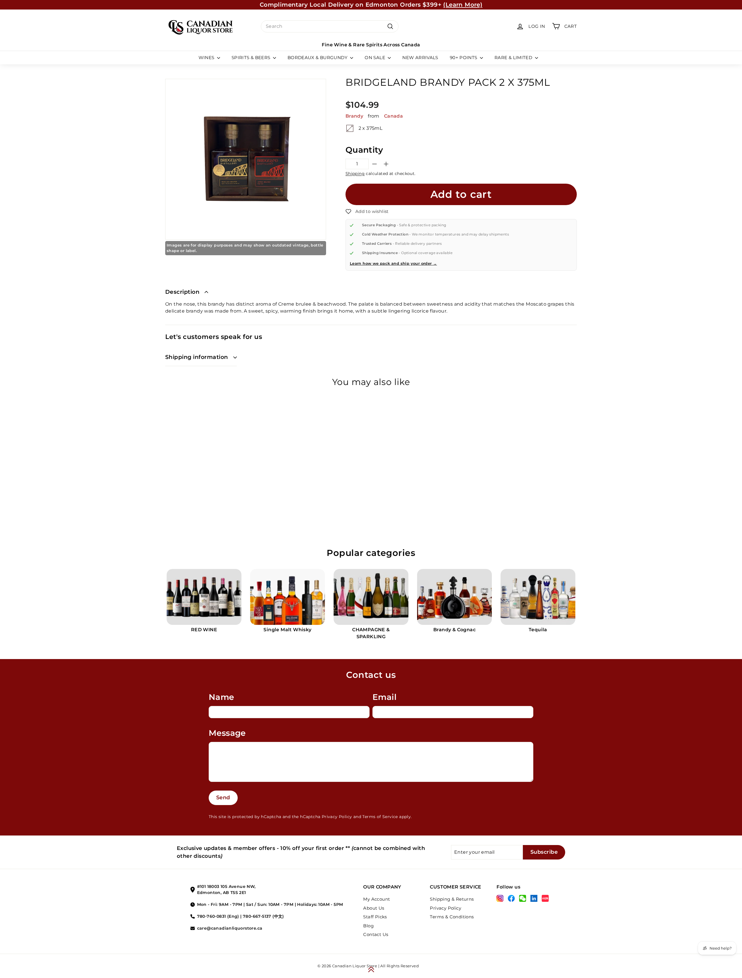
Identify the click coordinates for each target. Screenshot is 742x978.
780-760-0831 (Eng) (218, 916)
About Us (373, 908)
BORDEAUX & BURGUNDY (318, 57)
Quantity (364, 150)
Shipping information (196, 357)
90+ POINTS (464, 57)
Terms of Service (380, 816)
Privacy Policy (337, 816)
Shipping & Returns (452, 899)
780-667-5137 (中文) (263, 916)
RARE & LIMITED (514, 57)
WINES (207, 57)
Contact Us (375, 934)
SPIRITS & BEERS (252, 57)
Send (223, 797)
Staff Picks (375, 916)
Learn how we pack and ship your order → (393, 263)
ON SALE (375, 57)
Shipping (355, 173)
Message (227, 733)
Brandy (354, 116)
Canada (393, 116)
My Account (376, 899)
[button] (367, 211)
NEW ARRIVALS (420, 57)
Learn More (424, 4)
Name (221, 697)
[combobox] (330, 26)
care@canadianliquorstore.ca (230, 928)
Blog (368, 925)
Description (182, 292)
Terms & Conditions (452, 916)
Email (384, 697)
